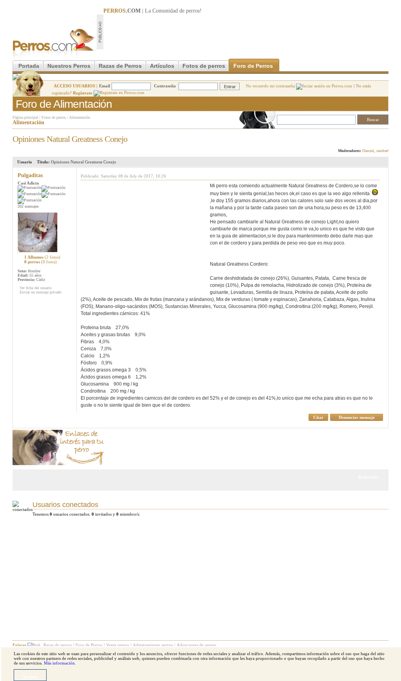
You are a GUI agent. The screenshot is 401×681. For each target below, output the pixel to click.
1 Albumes (42, 257)
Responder (372, 136)
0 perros (40, 261)
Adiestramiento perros (153, 645)
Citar (318, 417)
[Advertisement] (245, 31)
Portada (28, 66)
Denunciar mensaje (357, 417)
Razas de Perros (120, 66)
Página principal (25, 117)
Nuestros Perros (68, 66)
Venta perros (117, 645)
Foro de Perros (253, 66)
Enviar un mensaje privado (40, 292)
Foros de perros (54, 117)
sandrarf (382, 151)
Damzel (368, 151)
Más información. (60, 663)
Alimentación (79, 117)
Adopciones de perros (196, 645)
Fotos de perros (203, 66)
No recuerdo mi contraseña (271, 85)
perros (193, 11)
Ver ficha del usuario (36, 288)
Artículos (162, 66)
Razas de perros (57, 645)
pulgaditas (30, 175)
